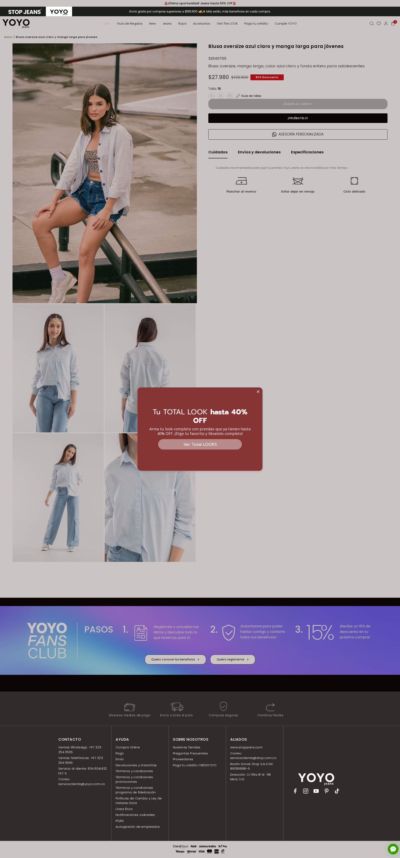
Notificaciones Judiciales (135, 815)
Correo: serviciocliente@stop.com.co (253, 755)
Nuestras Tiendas (186, 747)
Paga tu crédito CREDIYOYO (195, 765)
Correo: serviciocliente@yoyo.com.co (81, 781)
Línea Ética (124, 809)
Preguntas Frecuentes (190, 753)
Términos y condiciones (134, 771)
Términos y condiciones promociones (134, 779)
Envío (120, 759)
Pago (120, 753)
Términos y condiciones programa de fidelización (136, 790)
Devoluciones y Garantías (136, 765)
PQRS (120, 821)
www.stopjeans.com (246, 747)
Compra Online (128, 747)
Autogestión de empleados (138, 826)
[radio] (25, 11)
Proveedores (183, 759)
